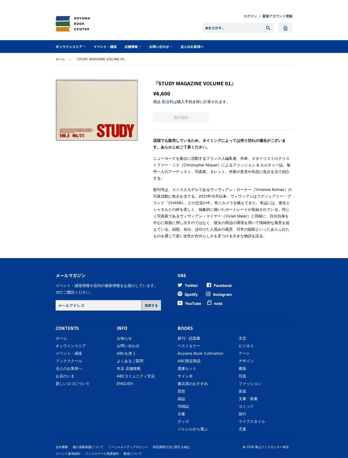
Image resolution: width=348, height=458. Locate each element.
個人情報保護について (88, 447)
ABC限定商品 (189, 361)
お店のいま (65, 376)
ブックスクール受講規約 (102, 453)
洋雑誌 (183, 406)
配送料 (167, 101)
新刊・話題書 (189, 338)
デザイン (246, 361)
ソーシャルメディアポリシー (128, 447)
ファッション (250, 383)
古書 (181, 413)
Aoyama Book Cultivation (200, 353)
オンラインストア (69, 46)
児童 (242, 429)
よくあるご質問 (130, 361)
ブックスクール (69, 361)
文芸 (242, 338)
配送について (133, 453)
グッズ (183, 421)
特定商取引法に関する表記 (171, 447)
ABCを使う (126, 353)
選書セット (187, 368)
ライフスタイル (252, 421)
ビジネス (246, 345)
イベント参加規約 (68, 453)
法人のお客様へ (192, 46)
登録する (151, 305)
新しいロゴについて (73, 383)
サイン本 (185, 376)
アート (244, 353)
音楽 (242, 391)
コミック (246, 406)
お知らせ (124, 338)
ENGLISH (125, 383)
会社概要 (62, 447)
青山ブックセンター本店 (272, 447)
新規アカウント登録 (277, 16)
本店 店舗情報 (129, 368)
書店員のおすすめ (193, 383)
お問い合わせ (159, 46)
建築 (242, 368)
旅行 (242, 413)
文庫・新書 (248, 398)
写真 (242, 376)
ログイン (250, 16)
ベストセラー (189, 345)
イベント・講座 (105, 46)
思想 (181, 391)
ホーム (60, 59)
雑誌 (181, 398)
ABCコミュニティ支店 (136, 376)
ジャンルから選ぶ (193, 429)
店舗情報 (131, 46)
